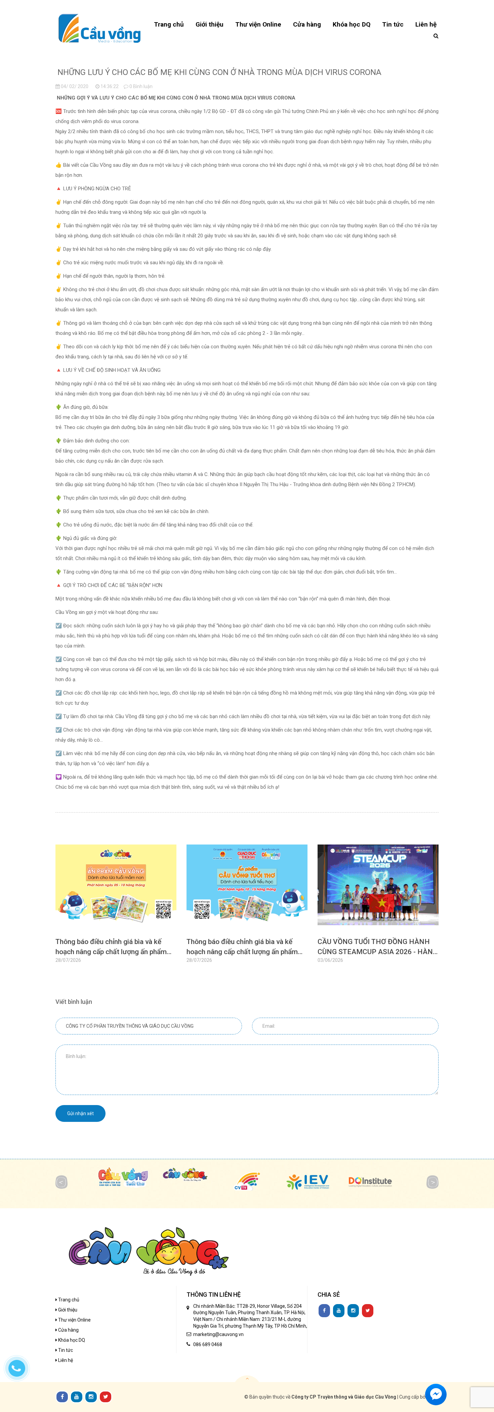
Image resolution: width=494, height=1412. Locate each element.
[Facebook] (324, 1311)
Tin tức (65, 1350)
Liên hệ (65, 1360)
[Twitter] (367, 1311)
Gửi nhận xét (80, 1113)
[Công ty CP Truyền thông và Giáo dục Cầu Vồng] (99, 28)
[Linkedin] (338, 1311)
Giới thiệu (67, 1309)
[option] (115, 906)
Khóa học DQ (71, 1340)
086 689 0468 (207, 1344)
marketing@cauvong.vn (218, 1334)
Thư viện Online (74, 1320)
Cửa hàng (68, 1330)
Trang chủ (68, 1299)
